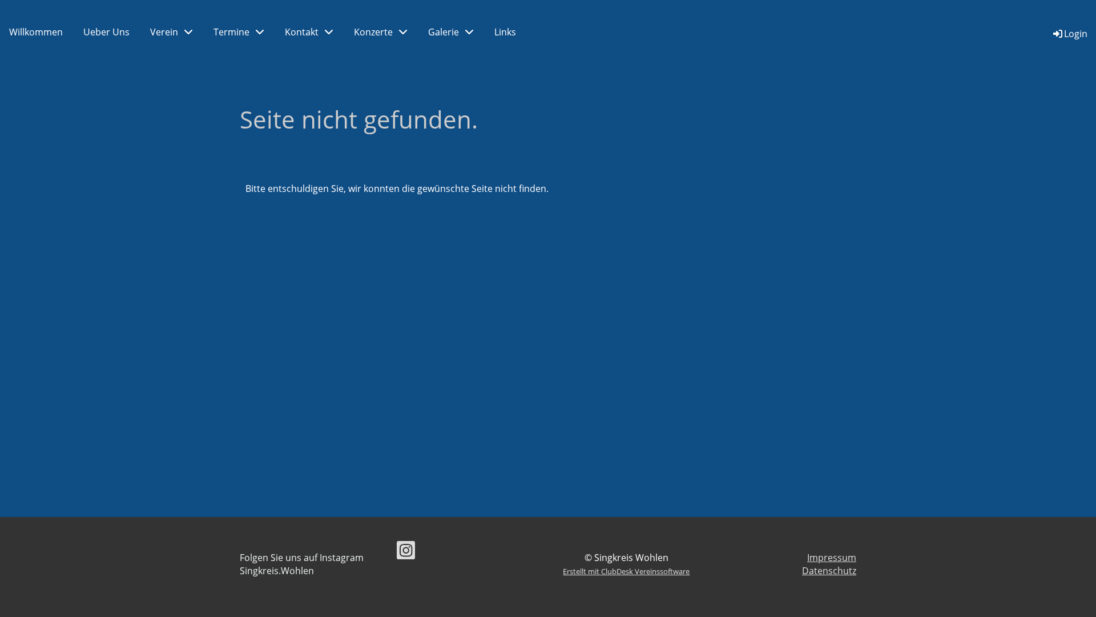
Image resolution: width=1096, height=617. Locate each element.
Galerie (443, 32)
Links (505, 32)
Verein (164, 32)
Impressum (831, 557)
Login (1075, 33)
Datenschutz (829, 570)
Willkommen (36, 32)
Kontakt (302, 32)
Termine (231, 32)
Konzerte (373, 32)
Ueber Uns (106, 32)
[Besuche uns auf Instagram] (406, 552)
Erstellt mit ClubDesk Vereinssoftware (626, 571)
